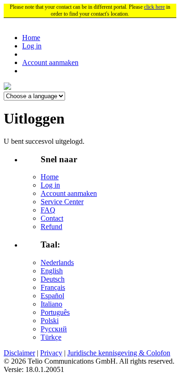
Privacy (51, 353)
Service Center (62, 202)
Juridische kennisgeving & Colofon (118, 353)
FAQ (48, 210)
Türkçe (51, 337)
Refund (51, 226)
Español (52, 296)
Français (53, 287)
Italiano (51, 304)
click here (154, 7)
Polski (50, 320)
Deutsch (53, 279)
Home (31, 37)
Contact (52, 218)
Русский (54, 329)
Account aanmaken (50, 62)
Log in (32, 46)
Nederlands (57, 262)
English (52, 271)
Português (55, 312)
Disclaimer (19, 353)
